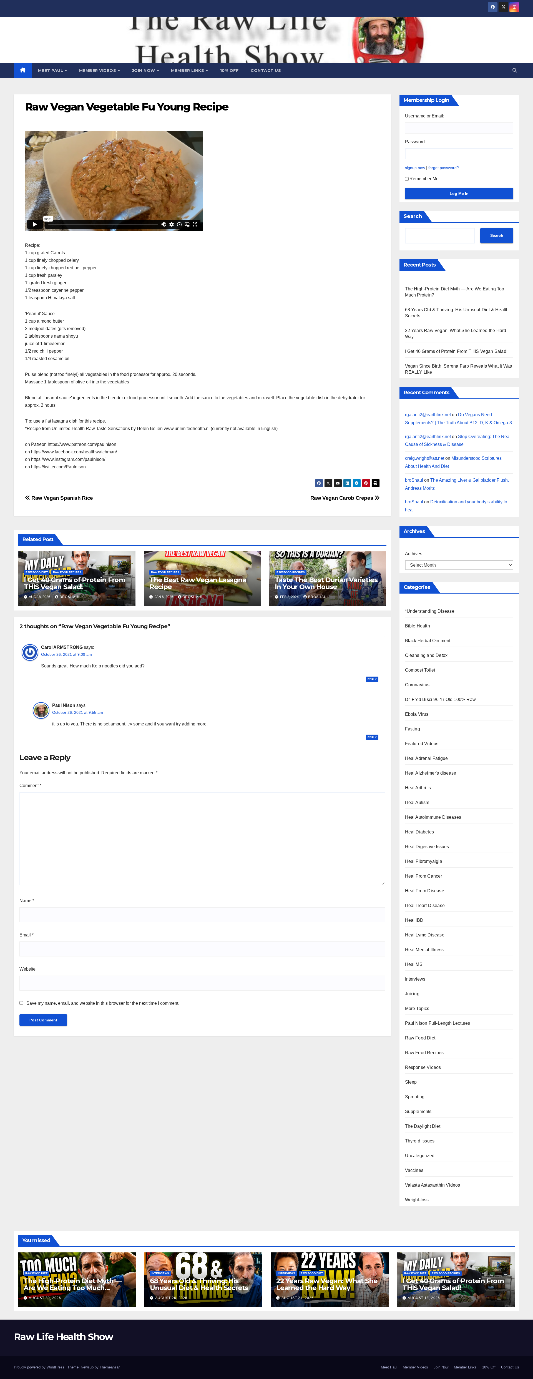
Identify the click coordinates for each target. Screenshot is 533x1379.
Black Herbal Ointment (428, 640)
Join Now (144, 70)
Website (27, 969)
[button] (514, 70)
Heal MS (414, 964)
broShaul (70, 597)
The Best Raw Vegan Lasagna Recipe (197, 583)
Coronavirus (417, 684)
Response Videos (423, 1067)
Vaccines (414, 1170)
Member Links (188, 70)
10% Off (229, 70)
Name (26, 900)
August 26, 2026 (171, 1298)
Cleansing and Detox (426, 655)
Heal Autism (417, 802)
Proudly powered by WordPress (40, 1367)
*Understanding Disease (429, 611)
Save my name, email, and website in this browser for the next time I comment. (102, 1003)
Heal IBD (414, 920)
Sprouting (415, 1096)
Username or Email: (424, 116)
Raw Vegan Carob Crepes (342, 498)
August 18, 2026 (424, 1298)
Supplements (418, 1111)
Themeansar (109, 1367)
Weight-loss (417, 1199)
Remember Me (424, 178)
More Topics (417, 1008)
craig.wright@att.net (424, 458)
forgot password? (443, 167)
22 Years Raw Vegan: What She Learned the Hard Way (326, 1284)
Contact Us (266, 70)
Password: (415, 141)
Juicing (412, 993)
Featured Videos (422, 743)
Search (413, 216)
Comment (30, 785)
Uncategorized (420, 1155)
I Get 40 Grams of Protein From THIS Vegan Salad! (74, 583)
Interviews (415, 979)
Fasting (412, 729)
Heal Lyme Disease (424, 935)
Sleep (411, 1082)
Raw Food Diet (37, 572)
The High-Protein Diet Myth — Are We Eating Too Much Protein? (72, 1288)
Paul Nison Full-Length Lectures (437, 1023)
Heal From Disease (424, 890)
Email (26, 935)
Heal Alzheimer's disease (430, 773)
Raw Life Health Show (63, 1337)
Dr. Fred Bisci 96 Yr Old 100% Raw (440, 699)
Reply (372, 679)
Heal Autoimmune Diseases (433, 817)
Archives (413, 553)
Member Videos (98, 70)
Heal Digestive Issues (427, 846)
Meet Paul (51, 70)
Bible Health (417, 626)
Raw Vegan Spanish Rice (61, 498)
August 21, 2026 (297, 1298)
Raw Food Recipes (67, 572)
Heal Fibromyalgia (423, 861)
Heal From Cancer (423, 876)
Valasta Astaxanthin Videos (432, 1185)
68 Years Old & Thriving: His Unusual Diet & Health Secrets (199, 1284)
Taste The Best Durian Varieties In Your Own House (326, 583)
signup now (415, 167)
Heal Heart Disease (425, 905)
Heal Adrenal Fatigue (426, 758)
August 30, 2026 (45, 1298)
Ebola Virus (417, 714)
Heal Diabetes (419, 832)
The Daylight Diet (422, 1126)
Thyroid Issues (420, 1141)
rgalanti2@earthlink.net (428, 414)
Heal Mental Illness (424, 949)
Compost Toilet (420, 670)
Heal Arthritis (418, 787)
